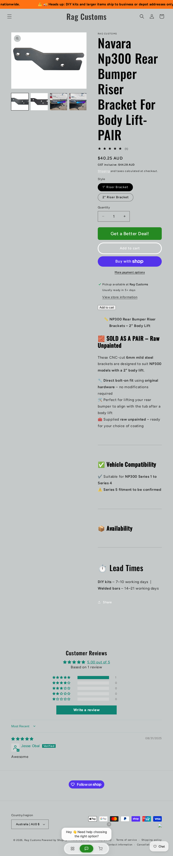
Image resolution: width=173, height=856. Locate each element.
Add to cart (107, 307)
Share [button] (107, 602)
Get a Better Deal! (130, 233)
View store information (119, 297)
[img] (22, 739)
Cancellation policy (149, 844)
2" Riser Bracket (115, 197)
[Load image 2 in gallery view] (39, 101)
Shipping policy (151, 839)
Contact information (119, 844)
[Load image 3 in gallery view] (58, 101)
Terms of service (126, 839)
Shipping (104, 171)
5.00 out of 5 (98, 662)
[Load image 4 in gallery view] (77, 101)
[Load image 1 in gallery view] (19, 101)
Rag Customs (32, 840)
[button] (9, 16)
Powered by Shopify (54, 840)
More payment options (130, 272)
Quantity (104, 207)
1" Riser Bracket (115, 187)
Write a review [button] (86, 710)
